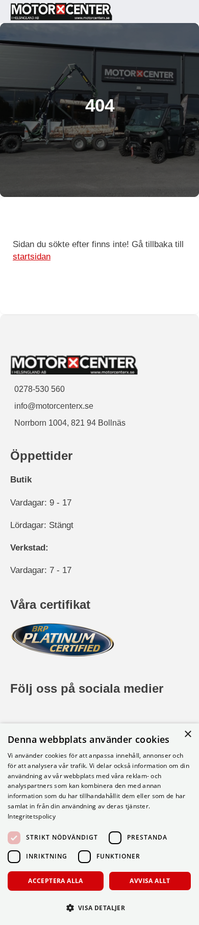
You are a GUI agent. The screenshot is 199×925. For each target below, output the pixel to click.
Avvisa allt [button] (150, 880)
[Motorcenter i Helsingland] (61, 11)
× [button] (187, 734)
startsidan (32, 256)
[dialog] (99, 824)
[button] (99, 907)
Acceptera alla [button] (55, 880)
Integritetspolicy (32, 816)
